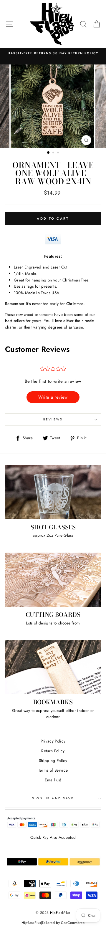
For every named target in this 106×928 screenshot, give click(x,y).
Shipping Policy (53, 760)
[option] (53, 53)
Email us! (53, 780)
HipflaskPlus (31, 922)
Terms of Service (53, 770)
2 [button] (53, 153)
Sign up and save (53, 798)
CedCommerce (73, 922)
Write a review (52, 397)
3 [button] (58, 153)
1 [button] (48, 152)
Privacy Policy (53, 741)
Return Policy (52, 751)
